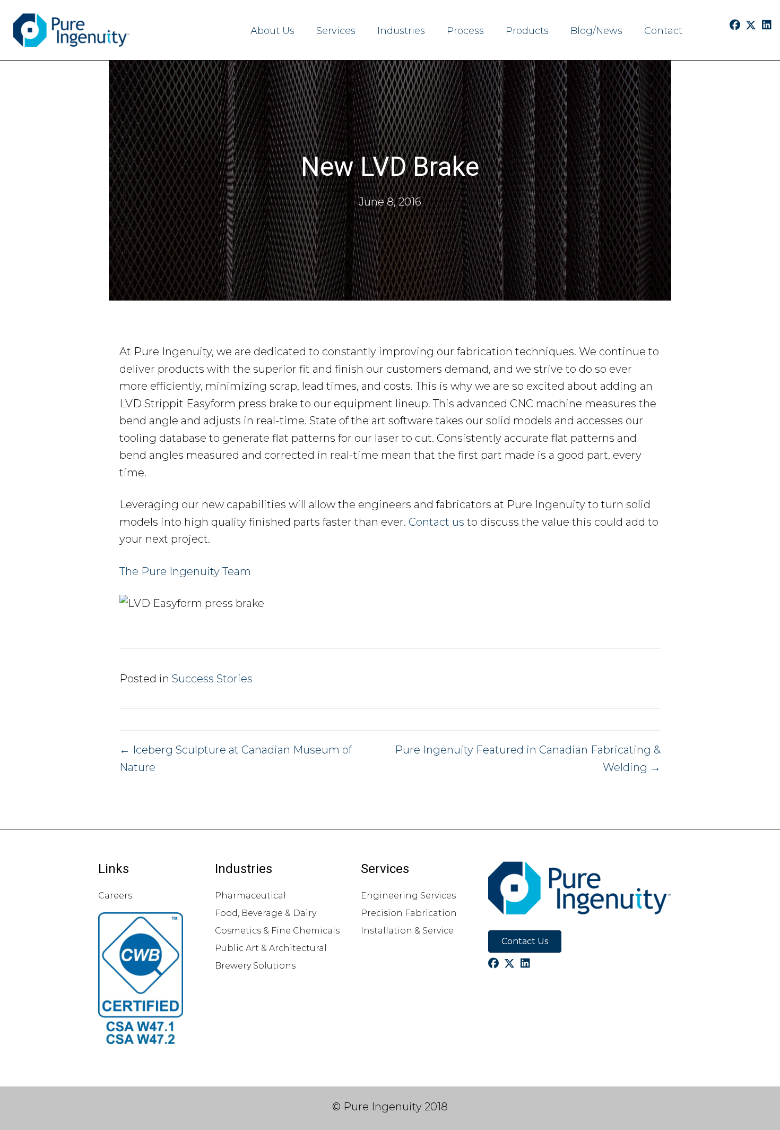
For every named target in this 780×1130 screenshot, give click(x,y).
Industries (401, 31)
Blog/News (596, 31)
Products (527, 31)
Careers (115, 896)
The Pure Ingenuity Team (185, 571)
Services (336, 31)
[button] (735, 25)
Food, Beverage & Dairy (265, 913)
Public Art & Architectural (271, 948)
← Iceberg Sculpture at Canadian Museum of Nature (235, 758)
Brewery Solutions (255, 966)
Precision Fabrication (409, 913)
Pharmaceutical (250, 896)
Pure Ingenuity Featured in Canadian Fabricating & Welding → (528, 758)
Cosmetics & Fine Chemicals (277, 931)
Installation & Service (407, 931)
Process (465, 31)
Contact (663, 31)
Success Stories (212, 678)
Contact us (436, 522)
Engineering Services (408, 896)
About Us (272, 31)
